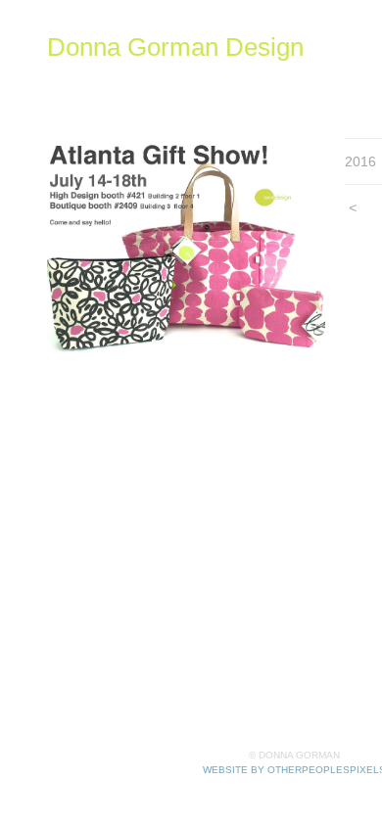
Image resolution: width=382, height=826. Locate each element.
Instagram (301, 75)
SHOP (139, 75)
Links (278, 98)
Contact (335, 98)
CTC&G (220, 98)
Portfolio (76, 75)
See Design (214, 75)
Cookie (155, 98)
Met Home (83, 98)
